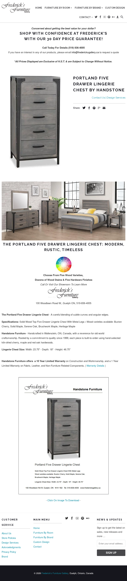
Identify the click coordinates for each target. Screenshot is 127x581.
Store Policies (9, 538)
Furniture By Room (58, 7)
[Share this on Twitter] (83, 107)
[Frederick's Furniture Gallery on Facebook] (100, 18)
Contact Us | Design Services (108, 97)
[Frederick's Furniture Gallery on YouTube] (104, 18)
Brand (5, 556)
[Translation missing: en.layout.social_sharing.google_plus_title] (98, 108)
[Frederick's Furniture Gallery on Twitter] (96, 18)
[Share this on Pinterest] (93, 108)
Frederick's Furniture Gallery (55, 573)
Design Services (10, 542)
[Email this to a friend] (103, 108)
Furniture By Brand (89, 7)
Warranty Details (95, 365)
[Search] (122, 18)
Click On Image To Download (63, 500)
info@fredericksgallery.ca (85, 52)
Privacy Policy (9, 551)
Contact (86, 17)
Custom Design (115, 7)
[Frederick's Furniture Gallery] (16, 7)
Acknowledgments (11, 547)
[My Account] (117, 18)
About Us (6, 533)
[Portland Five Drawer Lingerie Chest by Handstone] (36, 121)
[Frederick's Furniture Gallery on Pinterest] (109, 18)
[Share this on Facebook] (88, 108)
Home (38, 7)
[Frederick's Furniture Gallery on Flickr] (113, 18)
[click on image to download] (64, 493)
